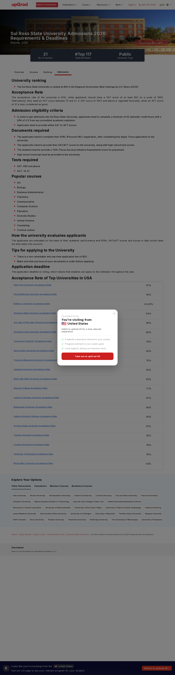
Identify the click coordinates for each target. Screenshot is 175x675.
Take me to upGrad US (87, 356)
